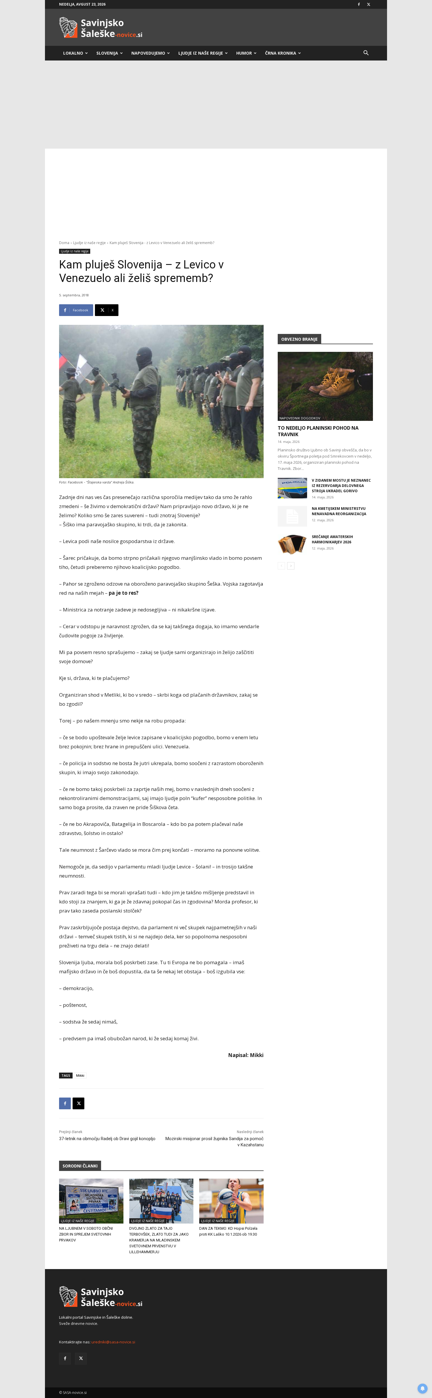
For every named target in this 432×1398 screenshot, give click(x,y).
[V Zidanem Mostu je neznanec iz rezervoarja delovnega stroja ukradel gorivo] (292, 488)
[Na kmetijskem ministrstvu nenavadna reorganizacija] (292, 516)
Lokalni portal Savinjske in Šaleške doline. (96, 1317)
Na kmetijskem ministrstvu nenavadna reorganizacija (339, 511)
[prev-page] (281, 565)
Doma (64, 242)
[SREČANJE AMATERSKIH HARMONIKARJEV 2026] (292, 544)
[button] (366, 53)
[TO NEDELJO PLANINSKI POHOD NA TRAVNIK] (325, 386)
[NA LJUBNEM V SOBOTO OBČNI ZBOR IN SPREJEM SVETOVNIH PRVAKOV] (91, 1201)
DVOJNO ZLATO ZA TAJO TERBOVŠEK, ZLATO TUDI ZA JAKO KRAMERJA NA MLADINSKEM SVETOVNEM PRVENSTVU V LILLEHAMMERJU (159, 1240)
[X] (368, 4)
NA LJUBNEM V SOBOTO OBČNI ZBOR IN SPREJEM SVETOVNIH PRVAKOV (86, 1234)
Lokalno (73, 53)
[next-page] (290, 565)
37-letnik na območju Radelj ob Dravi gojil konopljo (107, 1138)
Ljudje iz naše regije (200, 53)
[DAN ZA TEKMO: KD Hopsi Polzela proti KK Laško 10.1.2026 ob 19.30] (231, 1201)
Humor (244, 53)
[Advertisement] (216, 104)
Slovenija (107, 53)
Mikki (80, 1075)
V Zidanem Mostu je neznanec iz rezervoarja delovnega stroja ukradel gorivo (341, 485)
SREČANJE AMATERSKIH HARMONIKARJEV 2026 (332, 539)
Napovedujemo (148, 53)
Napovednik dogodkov (299, 418)
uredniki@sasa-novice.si (113, 1342)
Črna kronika (280, 53)
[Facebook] (358, 4)
